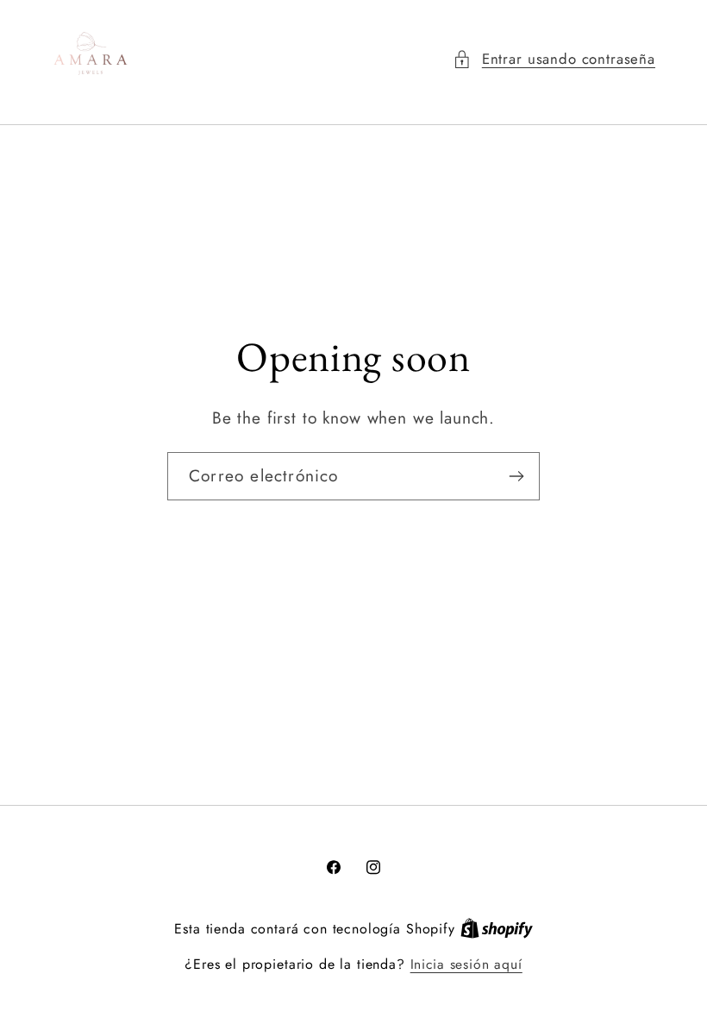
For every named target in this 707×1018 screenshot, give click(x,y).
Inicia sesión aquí (466, 964)
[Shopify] (496, 929)
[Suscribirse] (516, 476)
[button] (554, 59)
